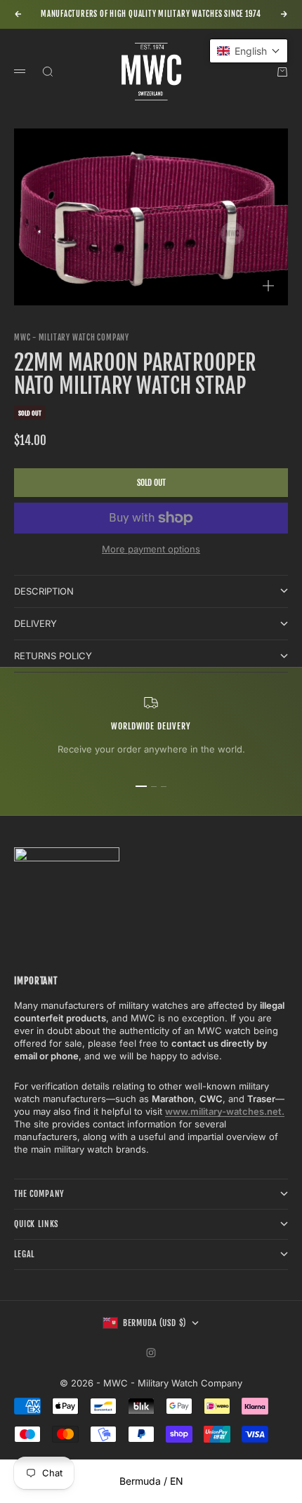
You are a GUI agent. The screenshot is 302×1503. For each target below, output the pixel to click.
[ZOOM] (268, 286)
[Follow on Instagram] (151, 1352)
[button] (248, 50)
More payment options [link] (151, 549)
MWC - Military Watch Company (71, 338)
